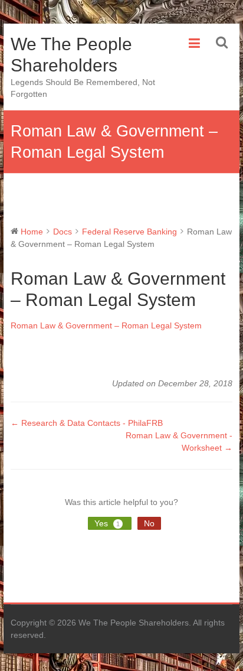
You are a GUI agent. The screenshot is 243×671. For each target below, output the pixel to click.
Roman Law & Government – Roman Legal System (106, 325)
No (149, 523)
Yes (107, 523)
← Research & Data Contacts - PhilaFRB (87, 423)
